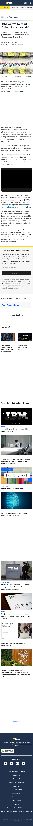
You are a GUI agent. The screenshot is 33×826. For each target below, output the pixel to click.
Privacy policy (16, 786)
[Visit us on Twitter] (11, 763)
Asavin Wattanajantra (10, 43)
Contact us (16, 779)
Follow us (18, 76)
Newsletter (28, 76)
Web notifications (17, 790)
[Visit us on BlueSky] (23, 763)
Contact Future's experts (16, 772)
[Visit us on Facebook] (5, 763)
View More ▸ (16, 721)
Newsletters (16, 797)
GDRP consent (16, 801)
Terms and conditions (16, 782)
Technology (13, 17)
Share (5, 76)
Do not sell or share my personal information (16, 811)
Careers (16, 804)
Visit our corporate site (23, 744)
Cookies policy (16, 793)
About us (16, 775)
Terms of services (24, 279)
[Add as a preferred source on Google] (7, 751)
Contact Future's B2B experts (16, 808)
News (21, 44)
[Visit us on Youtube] (17, 763)
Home (3, 17)
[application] (16, 178)
